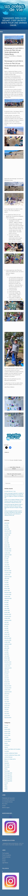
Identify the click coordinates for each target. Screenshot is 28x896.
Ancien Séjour (7, 741)
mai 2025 (6, 541)
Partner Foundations (6, 855)
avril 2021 (6, 630)
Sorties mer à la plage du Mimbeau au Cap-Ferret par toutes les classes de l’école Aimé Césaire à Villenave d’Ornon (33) (13, 501)
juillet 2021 (6, 624)
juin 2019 (6, 674)
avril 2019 (6, 678)
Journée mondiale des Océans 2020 (12, 755)
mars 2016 (6, 713)
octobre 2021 (7, 618)
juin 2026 (6, 525)
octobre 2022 (7, 596)
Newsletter (6, 763)
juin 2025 (6, 539)
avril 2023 (6, 584)
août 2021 (6, 622)
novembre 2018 (7, 687)
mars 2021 (6, 632)
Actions (6, 727)
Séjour (5, 785)
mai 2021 (6, 628)
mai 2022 (6, 604)
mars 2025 (6, 543)
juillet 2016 (6, 707)
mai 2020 (6, 652)
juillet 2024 (6, 556)
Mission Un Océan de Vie (10, 759)
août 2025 (6, 537)
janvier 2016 (7, 715)
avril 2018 (6, 699)
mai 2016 (6, 709)
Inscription (6, 751)
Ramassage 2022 (8, 777)
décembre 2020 (7, 638)
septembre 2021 (7, 620)
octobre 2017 (7, 703)
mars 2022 (6, 608)
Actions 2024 (7, 735)
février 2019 (7, 681)
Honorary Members (6, 857)
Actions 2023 (7, 733)
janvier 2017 (7, 705)
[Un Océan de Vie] (14, 9)
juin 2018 (6, 695)
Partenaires (6, 767)
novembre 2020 (7, 640)
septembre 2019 (7, 668)
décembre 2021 (7, 614)
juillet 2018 (6, 693)
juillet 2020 (6, 648)
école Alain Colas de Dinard (14, 467)
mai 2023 (6, 582)
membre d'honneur (8, 757)
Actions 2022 (7, 731)
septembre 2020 (7, 644)
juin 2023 (6, 580)
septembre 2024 (7, 554)
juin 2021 (6, 626)
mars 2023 (6, 586)
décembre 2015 (7, 717)
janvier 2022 (7, 612)
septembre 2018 (7, 691)
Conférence (6, 745)
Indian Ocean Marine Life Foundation (12, 749)
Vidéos (5, 789)
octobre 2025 (7, 535)
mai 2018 (6, 697)
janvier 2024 (7, 568)
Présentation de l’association (8, 798)
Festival (6, 747)
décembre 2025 (7, 531)
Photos (6, 769)
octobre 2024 (7, 553)
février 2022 (7, 610)
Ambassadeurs (7, 739)
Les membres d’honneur (7, 802)
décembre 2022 (7, 592)
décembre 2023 (7, 570)
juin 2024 (6, 558)
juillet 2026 (6, 523)
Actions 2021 (7, 729)
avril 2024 (6, 562)
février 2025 (7, 545)
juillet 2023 (6, 578)
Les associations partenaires (8, 800)
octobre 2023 (7, 574)
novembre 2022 (7, 594)
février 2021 (7, 634)
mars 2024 (6, 564)
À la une (11, 460)
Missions (6, 761)
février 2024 (7, 566)
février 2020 (7, 658)
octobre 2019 (7, 666)
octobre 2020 (7, 642)
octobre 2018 (7, 689)
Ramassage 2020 (8, 773)
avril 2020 (6, 654)
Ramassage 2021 (8, 775)
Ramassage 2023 (8, 779)
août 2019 (6, 670)
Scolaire (20, 460)
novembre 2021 (7, 616)
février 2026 (7, 529)
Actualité (16, 460)
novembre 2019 (7, 664)
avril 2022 (6, 606)
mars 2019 (6, 680)
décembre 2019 (7, 662)
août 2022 (6, 600)
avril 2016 (6, 711)
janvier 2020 (7, 660)
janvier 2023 (7, 590)
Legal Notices (5, 862)
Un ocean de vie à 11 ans (10, 491)
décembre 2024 (7, 549)
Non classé (6, 765)
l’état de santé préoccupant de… (14, 474)
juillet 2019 (6, 672)
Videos (5, 787)
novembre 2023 (7, 572)
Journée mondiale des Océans (11, 753)
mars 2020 (6, 656)
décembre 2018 (7, 685)
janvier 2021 (7, 636)
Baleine (6, 743)
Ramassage (7, 771)
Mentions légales (6, 807)
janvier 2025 (7, 547)
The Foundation (5, 853)
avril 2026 (6, 527)
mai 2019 (6, 676)
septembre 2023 (7, 576)
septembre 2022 (7, 598)
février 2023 (7, 588)
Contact (4, 805)
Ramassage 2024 (8, 781)
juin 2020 (6, 650)
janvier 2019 (7, 684)
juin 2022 (6, 602)
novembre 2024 (7, 550)
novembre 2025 (7, 533)
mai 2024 (6, 560)
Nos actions (4, 803)
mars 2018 (6, 701)
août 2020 (6, 646)
